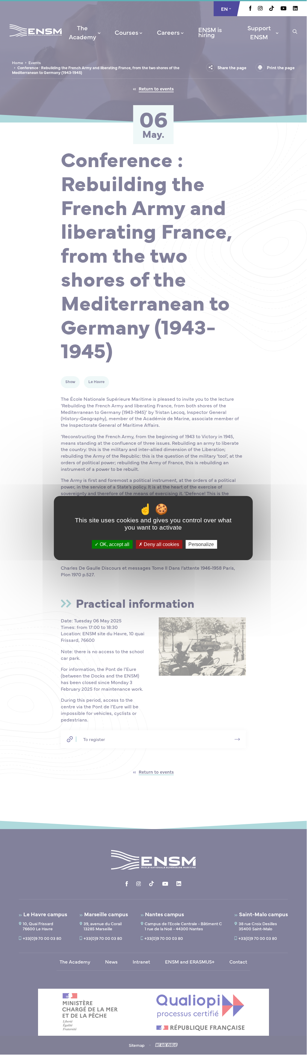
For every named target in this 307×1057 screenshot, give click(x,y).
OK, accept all (114, 544)
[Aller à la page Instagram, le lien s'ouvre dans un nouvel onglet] (260, 9)
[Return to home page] (36, 38)
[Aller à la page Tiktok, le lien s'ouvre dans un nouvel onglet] (271, 9)
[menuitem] (84, 32)
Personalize (201, 544)
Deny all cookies (161, 544)
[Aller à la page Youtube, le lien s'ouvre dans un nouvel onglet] (283, 9)
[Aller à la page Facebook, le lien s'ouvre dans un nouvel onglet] (250, 9)
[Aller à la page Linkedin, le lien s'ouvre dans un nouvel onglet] (295, 9)
